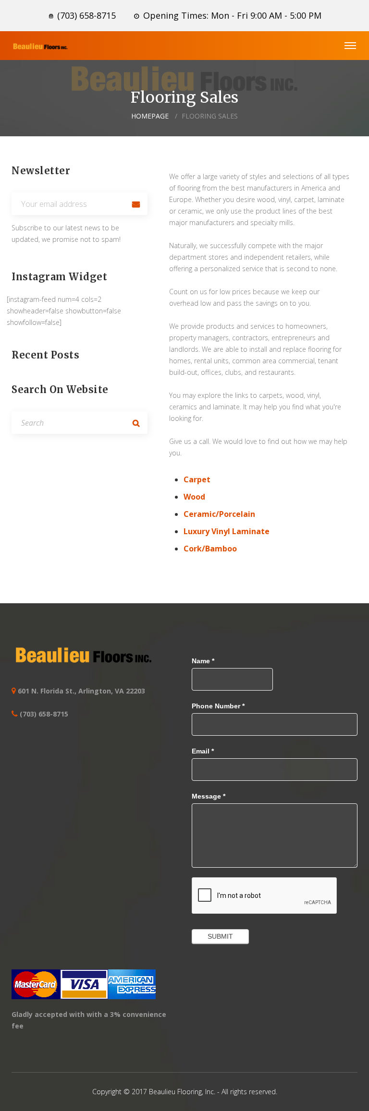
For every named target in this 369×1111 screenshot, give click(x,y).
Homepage (150, 115)
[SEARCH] (136, 422)
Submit (220, 936)
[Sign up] (136, 203)
